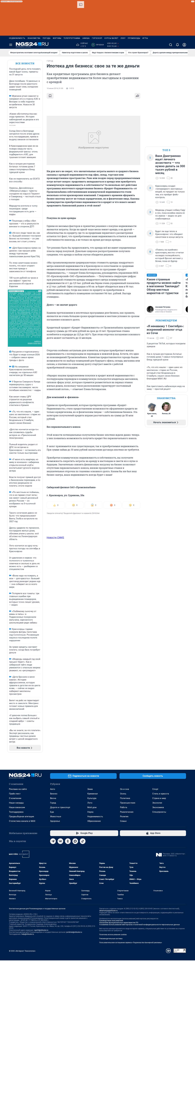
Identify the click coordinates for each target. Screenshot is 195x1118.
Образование (94, 821)
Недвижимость (17, 38)
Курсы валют (111, 38)
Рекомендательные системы (110, 939)
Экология (157, 803)
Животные (55, 816)
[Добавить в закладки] (50, 96)
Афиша (86, 38)
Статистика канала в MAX (22, 821)
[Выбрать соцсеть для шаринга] (137, 96)
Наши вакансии (17, 807)
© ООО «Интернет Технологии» (22, 951)
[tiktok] (83, 841)
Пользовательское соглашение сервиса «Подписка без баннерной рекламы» (130, 943)
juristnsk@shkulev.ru (74, 932)
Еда (52, 812)
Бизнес (53, 793)
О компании (15, 798)
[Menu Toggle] (10, 45)
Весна (53, 798)
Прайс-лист (15, 793)
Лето (89, 803)
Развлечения (126, 812)
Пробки (98, 44)
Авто (52, 789)
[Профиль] (184, 45)
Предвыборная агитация (21, 816)
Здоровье (55, 821)
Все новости (25, 63)
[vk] (60, 841)
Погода (47, 38)
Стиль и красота (160, 793)
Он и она (124, 789)
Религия (124, 816)
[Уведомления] (177, 45)
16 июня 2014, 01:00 (55, 88)
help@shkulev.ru (27, 934)
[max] (75, 841)
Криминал (92, 793)
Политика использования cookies (113, 935)
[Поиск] (170, 45)
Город (53, 803)
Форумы (57, 38)
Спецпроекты (159, 812)
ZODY (123, 38)
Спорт (155, 789)
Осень (123, 793)
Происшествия (127, 803)
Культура (91, 798)
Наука (90, 812)
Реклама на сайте (18, 789)
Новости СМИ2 (55, 537)
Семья (123, 821)
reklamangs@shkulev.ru (108, 911)
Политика (125, 798)
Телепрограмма (72, 38)
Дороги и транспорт (60, 807)
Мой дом (92, 807)
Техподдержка (16, 812)
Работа (123, 807)
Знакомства (34, 38)
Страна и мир (159, 798)
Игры (145, 38)
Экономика (158, 807)
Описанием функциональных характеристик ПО (118, 923)
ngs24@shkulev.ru (41, 930)
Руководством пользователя (111, 921)
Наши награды (16, 803)
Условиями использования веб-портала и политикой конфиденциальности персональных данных (139, 925)
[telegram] (53, 841)
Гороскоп (97, 38)
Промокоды (134, 38)
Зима (90, 789)
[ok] (68, 841)
